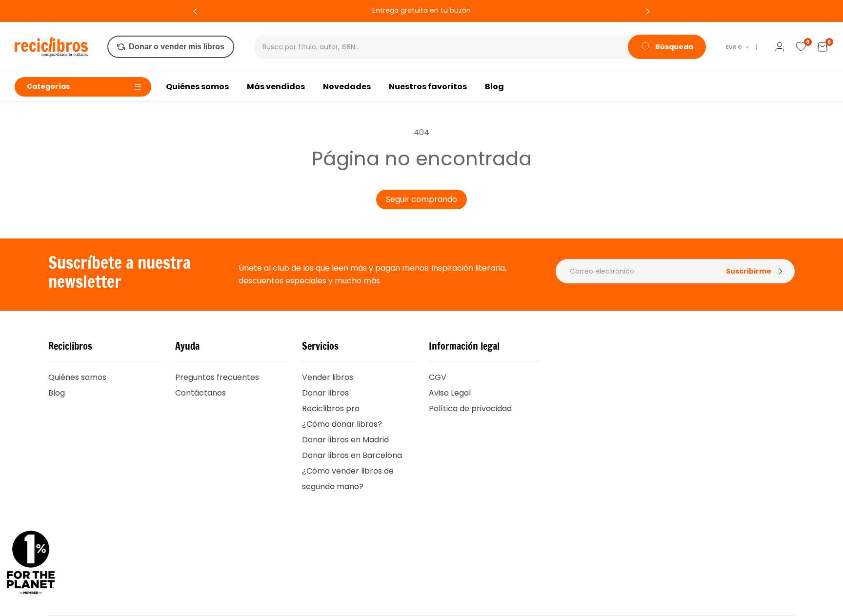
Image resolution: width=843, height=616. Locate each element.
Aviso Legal (450, 392)
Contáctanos (200, 392)
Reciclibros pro (331, 408)
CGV (437, 377)
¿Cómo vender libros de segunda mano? (348, 478)
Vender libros (327, 377)
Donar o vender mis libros (176, 46)
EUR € (733, 47)
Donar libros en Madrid (345, 439)
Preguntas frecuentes (217, 377)
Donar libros (325, 392)
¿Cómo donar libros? (342, 424)
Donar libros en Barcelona (352, 455)
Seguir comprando (421, 199)
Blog (56, 392)
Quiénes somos (77, 377)
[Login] (779, 47)
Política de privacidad (470, 408)
